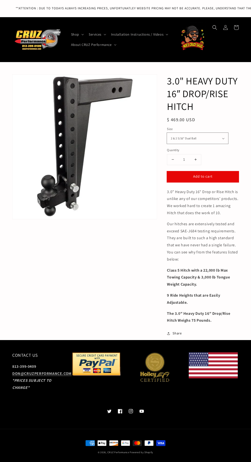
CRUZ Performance (118, 452)
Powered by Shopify (141, 452)
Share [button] (177, 333)
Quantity (173, 150)
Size (170, 129)
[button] (214, 27)
